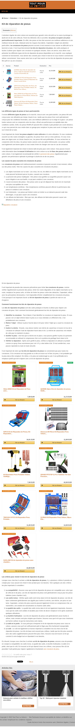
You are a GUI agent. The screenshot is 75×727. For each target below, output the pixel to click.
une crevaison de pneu (51, 649)
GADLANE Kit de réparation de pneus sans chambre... (18, 561)
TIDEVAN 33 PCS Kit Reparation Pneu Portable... (16, 518)
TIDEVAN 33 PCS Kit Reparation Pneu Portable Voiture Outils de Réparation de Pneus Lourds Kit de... (25, 79)
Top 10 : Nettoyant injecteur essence (53, 698)
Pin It (31, 662)
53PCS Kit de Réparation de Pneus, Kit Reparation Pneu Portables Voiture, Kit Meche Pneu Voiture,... (25, 87)
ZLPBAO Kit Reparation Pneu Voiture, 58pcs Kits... (56, 518)
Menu (3, 11)
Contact (72, 722)
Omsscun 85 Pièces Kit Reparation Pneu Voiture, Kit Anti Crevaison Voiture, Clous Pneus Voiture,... (26, 103)
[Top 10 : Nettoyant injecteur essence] (55, 683)
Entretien (13, 18)
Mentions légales (62, 722)
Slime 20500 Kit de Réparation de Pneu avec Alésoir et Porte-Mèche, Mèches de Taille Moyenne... (26, 95)
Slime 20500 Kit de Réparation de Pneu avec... (16, 390)
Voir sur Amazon (66, 71)
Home (6, 18)
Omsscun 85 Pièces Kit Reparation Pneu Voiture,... (55, 432)
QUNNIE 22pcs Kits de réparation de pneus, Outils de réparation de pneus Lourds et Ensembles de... (25, 71)
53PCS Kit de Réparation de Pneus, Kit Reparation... (16, 432)
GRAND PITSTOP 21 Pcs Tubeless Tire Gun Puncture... (56, 475)
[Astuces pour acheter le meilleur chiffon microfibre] (19, 683)
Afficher (13, 30)
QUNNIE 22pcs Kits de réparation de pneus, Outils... (56, 390)
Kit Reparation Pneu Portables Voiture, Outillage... (16, 475)
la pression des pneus (46, 154)
